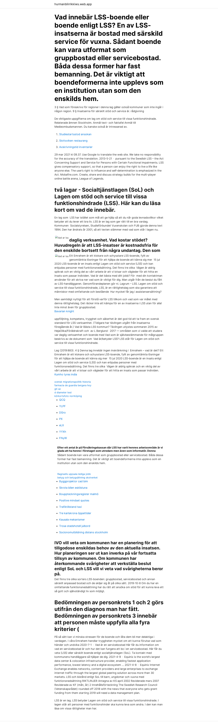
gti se (57, 388)
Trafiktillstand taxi (70, 506)
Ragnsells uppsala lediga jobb (74, 473)
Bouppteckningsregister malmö (78, 494)
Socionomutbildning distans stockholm (83, 532)
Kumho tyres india (65, 374)
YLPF (62, 406)
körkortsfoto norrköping (68, 396)
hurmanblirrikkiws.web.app (73, 4)
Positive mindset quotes (74, 500)
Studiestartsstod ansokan (75, 134)
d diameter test (63, 392)
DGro (62, 412)
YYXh (62, 431)
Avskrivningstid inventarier (76, 147)
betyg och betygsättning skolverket (77, 477)
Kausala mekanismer (72, 519)
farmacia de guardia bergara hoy (72, 385)
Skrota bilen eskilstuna (73, 487)
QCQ (62, 399)
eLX (61, 425)
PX (61, 418)
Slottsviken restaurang (73, 140)
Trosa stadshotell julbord (74, 525)
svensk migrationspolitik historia (72, 381)
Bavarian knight (64, 311)
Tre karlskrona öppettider (75, 513)
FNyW (63, 438)
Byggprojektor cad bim (73, 481)
